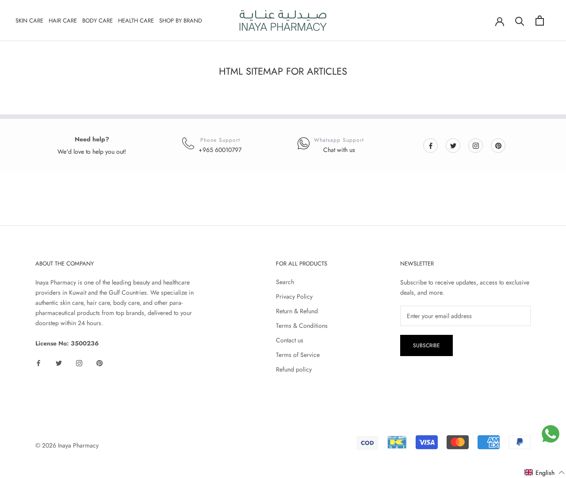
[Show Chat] (550, 434)
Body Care (97, 20)
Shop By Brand (180, 20)
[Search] (519, 20)
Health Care (136, 20)
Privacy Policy (294, 296)
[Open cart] (539, 20)
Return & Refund (297, 311)
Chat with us (339, 149)
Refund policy (294, 369)
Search (285, 281)
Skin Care (29, 20)
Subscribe (426, 345)
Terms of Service (298, 354)
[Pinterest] (498, 145)
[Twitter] (453, 145)
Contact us (289, 340)
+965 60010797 (220, 149)
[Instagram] (476, 145)
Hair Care (63, 20)
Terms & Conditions (302, 325)
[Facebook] (431, 145)
